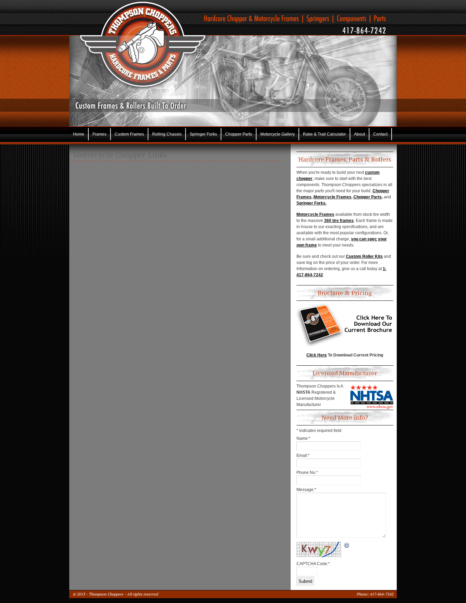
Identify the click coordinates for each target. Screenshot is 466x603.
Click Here (316, 355)
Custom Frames (129, 134)
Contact (380, 134)
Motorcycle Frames (332, 197)
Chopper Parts (238, 134)
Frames (99, 134)
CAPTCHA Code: (313, 563)
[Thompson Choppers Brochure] (344, 325)
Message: (306, 489)
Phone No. (307, 472)
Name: (303, 438)
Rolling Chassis (166, 134)
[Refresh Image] (347, 545)
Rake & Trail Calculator (324, 134)
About (359, 134)
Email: (303, 455)
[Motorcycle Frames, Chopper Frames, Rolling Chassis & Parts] (233, 34)
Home (78, 134)
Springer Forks (203, 134)
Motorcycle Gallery (277, 134)
